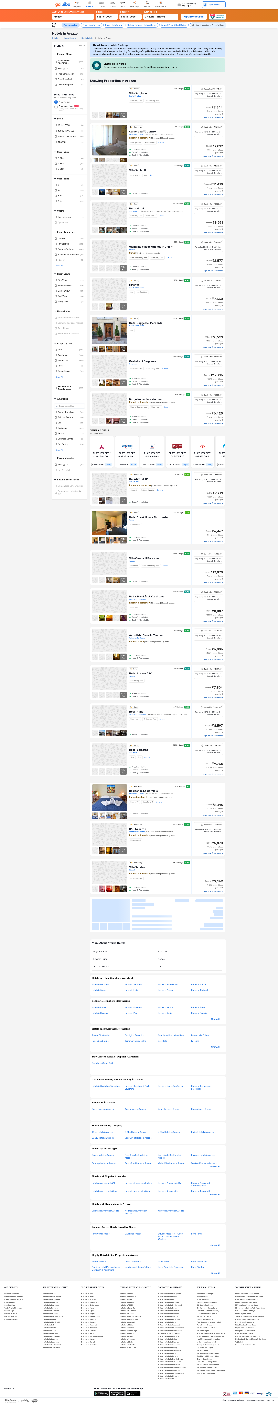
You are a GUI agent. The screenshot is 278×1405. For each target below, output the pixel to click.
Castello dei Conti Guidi (102, 1036)
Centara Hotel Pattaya (245, 1284)
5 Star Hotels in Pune (167, 1281)
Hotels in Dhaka (126, 1315)
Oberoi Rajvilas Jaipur (206, 1346)
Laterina (195, 1014)
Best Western (64, 217)
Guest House (64, 371)
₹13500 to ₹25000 (67, 136)
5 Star (61, 169)
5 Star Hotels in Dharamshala (171, 1346)
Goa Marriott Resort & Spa (208, 1329)
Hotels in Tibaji (126, 1267)
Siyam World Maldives (244, 1301)
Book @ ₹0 (63, 68)
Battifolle (162, 1014)
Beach (61, 433)
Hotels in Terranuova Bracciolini (201, 1060)
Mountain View (65, 285)
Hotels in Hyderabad (90, 1278)
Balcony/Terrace (65, 417)
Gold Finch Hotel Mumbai (207, 1301)
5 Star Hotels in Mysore (168, 1349)
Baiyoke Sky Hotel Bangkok (246, 1272)
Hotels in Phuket (50, 1286)
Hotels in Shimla (88, 1312)
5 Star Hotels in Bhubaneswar (171, 1301)
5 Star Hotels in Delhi (167, 1269)
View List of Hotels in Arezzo (138, 1111)
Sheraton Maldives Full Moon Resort (251, 1281)
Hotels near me (10, 1289)
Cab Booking (9, 1278)
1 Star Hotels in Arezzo (102, 1105)
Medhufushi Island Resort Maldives (250, 1312)
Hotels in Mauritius (100, 957)
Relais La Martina (133, 1234)
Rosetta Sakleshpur (205, 1267)
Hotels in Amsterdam (129, 1292)
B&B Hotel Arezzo (133, 1207)
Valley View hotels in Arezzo (171, 1184)
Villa (60, 350)
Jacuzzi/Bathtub (66, 249)
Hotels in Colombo (50, 1306)
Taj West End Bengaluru (207, 1340)
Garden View (64, 291)
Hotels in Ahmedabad (90, 1289)
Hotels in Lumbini (127, 1295)
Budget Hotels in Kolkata (169, 1306)
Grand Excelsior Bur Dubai (246, 1275)
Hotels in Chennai (89, 1298)
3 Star (61, 158)
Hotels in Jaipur (88, 1286)
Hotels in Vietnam (133, 957)
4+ (59, 190)
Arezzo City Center (101, 1008)
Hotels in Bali (48, 1298)
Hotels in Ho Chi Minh (52, 1318)
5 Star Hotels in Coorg (167, 1321)
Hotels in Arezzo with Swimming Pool (201, 1157)
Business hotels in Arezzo (203, 1128)
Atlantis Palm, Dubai (244, 1306)
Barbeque (62, 428)
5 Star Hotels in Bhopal (168, 1352)
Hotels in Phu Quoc (128, 1321)
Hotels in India (131, 963)
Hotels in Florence (133, 980)
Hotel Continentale (101, 1207)
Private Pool (63, 244)
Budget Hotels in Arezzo (202, 1105)
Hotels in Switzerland (168, 957)
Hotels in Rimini (165, 986)
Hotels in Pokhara (50, 1275)
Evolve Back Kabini (205, 1292)
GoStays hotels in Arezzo (104, 1136)
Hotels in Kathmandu (52, 1269)
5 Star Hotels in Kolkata (168, 1286)
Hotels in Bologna (100, 986)
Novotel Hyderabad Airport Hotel (211, 1306)
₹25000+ (62, 142)
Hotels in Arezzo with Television (201, 1165)
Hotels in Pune (87, 1281)
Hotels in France (198, 957)
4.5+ (60, 201)
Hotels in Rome (99, 980)
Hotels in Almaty (127, 1275)
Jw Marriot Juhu (204, 1289)
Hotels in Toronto (127, 1281)
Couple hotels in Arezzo (103, 1128)
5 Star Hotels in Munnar (168, 1315)
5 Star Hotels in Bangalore (169, 1267)
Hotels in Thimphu (128, 1269)
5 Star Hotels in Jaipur (168, 1289)
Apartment (63, 355)
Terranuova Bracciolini (135, 1014)
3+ (59, 185)
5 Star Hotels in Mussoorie (169, 1323)
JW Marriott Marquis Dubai (246, 1278)
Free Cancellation (66, 74)
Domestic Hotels (11, 1267)
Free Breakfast (65, 79)
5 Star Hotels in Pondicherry (170, 1332)
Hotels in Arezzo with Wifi (103, 1156)
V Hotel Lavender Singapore (247, 1292)
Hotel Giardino (197, 1240)
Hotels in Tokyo (126, 1309)
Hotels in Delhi (87, 1269)
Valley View (63, 301)
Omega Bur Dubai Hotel (245, 1303)
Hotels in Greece (165, 963)
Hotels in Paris (49, 1292)
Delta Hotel (196, 1207)
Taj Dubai (239, 1315)
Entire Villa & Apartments (64, 61)
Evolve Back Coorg (204, 1332)
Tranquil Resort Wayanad (208, 1318)
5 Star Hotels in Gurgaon (169, 1292)
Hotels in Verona (165, 980)
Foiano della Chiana (200, 1008)
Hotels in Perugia (199, 986)
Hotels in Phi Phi (127, 1278)
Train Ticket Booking (13, 1281)
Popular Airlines (11, 1292)
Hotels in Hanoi (49, 1303)
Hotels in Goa (87, 1267)
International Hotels (13, 1269)
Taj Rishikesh (202, 1323)
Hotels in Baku (126, 1272)
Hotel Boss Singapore (244, 1295)
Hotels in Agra (87, 1284)
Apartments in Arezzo (135, 1082)
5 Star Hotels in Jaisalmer (169, 1343)
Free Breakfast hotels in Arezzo (136, 1129)
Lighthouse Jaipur (205, 1321)
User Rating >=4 (65, 84)
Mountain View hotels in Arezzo (136, 1185)
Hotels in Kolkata (88, 1303)
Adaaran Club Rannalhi (245, 1318)
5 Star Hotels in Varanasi (169, 1298)
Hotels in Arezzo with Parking (138, 1156)
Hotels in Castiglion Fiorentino (106, 1059)
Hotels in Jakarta (127, 1318)
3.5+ (60, 196)
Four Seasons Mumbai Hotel (209, 1295)
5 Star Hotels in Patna (168, 1329)
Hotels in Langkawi (51, 1315)
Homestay (63, 360)
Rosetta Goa (202, 1269)
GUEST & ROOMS (150, 12)
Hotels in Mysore (88, 1292)
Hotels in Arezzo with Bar (170, 1156)
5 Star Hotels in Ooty (167, 1326)
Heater (61, 260)
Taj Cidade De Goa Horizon (208, 1337)
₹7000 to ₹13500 (66, 131)
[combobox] (73, 15)
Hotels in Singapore (51, 1272)
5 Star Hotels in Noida (167, 1312)
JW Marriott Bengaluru (207, 1281)
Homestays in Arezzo (201, 1082)
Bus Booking (9, 1275)
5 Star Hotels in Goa (166, 1272)
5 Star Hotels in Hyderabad (170, 1278)
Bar (59, 423)
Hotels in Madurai (89, 1301)
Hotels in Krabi (49, 1301)
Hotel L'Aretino (99, 1234)
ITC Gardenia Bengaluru (207, 1286)
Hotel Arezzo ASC (199, 1234)
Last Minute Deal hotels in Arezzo (170, 1129)
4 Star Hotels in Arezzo (169, 1105)
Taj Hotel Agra (203, 1303)
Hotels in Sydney (127, 1306)
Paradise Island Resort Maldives (249, 1269)
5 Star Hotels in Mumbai (168, 1284)
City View (62, 280)
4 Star (61, 163)
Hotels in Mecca (126, 1286)
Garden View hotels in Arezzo (105, 1184)
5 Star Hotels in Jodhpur (169, 1318)
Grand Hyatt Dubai (243, 1286)
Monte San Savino (100, 1014)
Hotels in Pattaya (50, 1281)
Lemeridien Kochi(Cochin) (208, 1284)
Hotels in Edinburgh (128, 1303)
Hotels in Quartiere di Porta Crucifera (137, 1060)
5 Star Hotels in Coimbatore (170, 1303)
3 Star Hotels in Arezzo (136, 1105)
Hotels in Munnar (88, 1295)
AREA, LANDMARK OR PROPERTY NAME (68, 12)
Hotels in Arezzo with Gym (137, 1164)
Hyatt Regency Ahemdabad (208, 1312)
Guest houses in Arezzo (103, 1082)
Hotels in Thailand (199, 963)
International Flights (13, 1272)
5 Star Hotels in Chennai (168, 1275)
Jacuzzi (61, 238)
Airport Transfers (66, 412)
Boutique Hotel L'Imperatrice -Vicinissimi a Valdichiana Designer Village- (106, 1243)
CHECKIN (99, 12)
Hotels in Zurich (127, 1301)
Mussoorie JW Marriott (207, 1275)
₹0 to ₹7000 (64, 125)
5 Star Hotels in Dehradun (169, 1335)
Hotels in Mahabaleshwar (92, 1309)
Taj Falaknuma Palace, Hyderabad (211, 1343)
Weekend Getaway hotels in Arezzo (204, 1137)
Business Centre (65, 439)
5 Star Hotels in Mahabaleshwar (172, 1340)
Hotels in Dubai (49, 1267)
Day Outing (63, 444)
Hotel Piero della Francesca (170, 1240)
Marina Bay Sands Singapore (247, 1309)
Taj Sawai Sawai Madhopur (208, 1326)
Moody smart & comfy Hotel (138, 1240)
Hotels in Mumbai (88, 1272)
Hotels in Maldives (51, 1284)
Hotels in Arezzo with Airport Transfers (105, 1165)
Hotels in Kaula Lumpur (53, 1289)
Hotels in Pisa (131, 986)
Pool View (62, 296)
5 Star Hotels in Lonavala (169, 1337)
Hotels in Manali (88, 1315)
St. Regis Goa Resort (205, 1278)
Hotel (60, 366)
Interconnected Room (68, 254)
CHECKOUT (124, 12)
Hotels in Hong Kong (52, 1309)
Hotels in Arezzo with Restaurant (168, 1165)
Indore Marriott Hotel (206, 1315)
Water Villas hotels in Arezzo (171, 1136)
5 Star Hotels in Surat (167, 1295)
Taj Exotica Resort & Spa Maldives (249, 1289)
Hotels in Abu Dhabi (51, 1295)
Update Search (194, 16)
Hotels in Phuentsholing (130, 1289)
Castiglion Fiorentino (134, 1008)
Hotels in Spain (99, 963)
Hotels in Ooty (87, 1306)
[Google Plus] (4, 1365)
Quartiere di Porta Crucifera (171, 1008)
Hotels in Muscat (127, 1312)
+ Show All (215, 992)
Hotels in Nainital (89, 1318)
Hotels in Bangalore (89, 1275)
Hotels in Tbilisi (126, 1298)
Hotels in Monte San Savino (170, 1059)
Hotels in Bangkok (51, 1278)
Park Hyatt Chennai (205, 1298)
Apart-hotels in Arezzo (168, 1082)
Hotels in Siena (198, 980)
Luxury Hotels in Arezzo (103, 1111)
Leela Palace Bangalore (207, 1335)
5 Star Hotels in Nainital (168, 1309)
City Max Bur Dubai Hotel (245, 1298)
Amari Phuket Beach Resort (247, 1267)
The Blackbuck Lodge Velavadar (210, 1309)
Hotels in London (50, 1312)
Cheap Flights (10, 1284)
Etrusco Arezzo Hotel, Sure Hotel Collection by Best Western (170, 1209)
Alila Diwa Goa (203, 1272)
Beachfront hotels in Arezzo (138, 1136)
